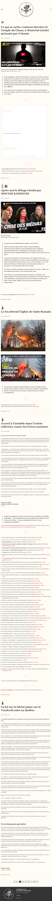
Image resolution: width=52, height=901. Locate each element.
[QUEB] (6, 186)
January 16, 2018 (41, 615)
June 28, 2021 (45, 564)
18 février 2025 (38, 537)
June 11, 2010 (23, 660)
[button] (1, 9)
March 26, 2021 (6, 570)
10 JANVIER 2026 (31, 168)
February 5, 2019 (40, 594)
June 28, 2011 (32, 646)
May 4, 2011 (43, 649)
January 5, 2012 (37, 642)
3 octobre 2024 (35, 406)
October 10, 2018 (36, 600)
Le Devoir (3, 505)
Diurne (6, 299)
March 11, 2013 (31, 631)
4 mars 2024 (37, 539)
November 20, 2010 (36, 651)
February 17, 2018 (34, 613)
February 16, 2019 (36, 592)
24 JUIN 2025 (30, 294)
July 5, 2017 (47, 617)
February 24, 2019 (45, 589)
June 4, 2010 (34, 662)
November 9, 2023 (10, 545)
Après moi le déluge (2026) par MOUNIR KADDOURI (21, 192)
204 (34, 881)
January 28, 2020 (38, 583)
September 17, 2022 (26, 552)
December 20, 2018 (13, 598)
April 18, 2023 (40, 550)
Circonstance (7, 411)
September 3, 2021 (7, 560)
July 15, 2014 (37, 629)
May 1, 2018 (34, 611)
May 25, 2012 (34, 680)
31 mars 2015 (28, 173)
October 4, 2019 (34, 587)
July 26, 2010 (28, 653)
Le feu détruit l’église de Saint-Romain (26, 311)
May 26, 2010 (46, 664)
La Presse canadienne (6, 869)
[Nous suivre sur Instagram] (17, 895)
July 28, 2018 (36, 606)
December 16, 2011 (43, 644)
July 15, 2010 (27, 655)
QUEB (9, 299)
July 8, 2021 (42, 562)
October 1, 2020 (34, 578)
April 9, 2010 (28, 666)
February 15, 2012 (41, 640)
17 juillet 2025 (32, 404)
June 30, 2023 (47, 547)
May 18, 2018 (42, 609)
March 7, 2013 (35, 635)
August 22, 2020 (35, 580)
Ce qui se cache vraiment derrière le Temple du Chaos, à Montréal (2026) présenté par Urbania (25, 30)
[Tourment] (2, 22)
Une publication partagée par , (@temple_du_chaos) (24, 155)
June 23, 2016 (39, 624)
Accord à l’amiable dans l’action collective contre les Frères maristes (24, 425)
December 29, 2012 (37, 637)
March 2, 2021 (41, 572)
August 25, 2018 (34, 602)
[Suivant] (37, 882)
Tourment (7, 178)
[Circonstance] (2, 307)
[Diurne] (2, 186)
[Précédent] (14, 882)
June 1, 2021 (39, 566)
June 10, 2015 (41, 626)
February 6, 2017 (32, 622)
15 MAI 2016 (39, 171)
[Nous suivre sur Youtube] (19, 895)
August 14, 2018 (39, 604)
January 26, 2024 (31, 541)
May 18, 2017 (43, 620)
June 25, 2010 (34, 657)
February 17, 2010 (7, 670)
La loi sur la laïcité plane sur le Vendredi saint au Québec (21, 708)
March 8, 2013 (31, 633)
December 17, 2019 (38, 585)
